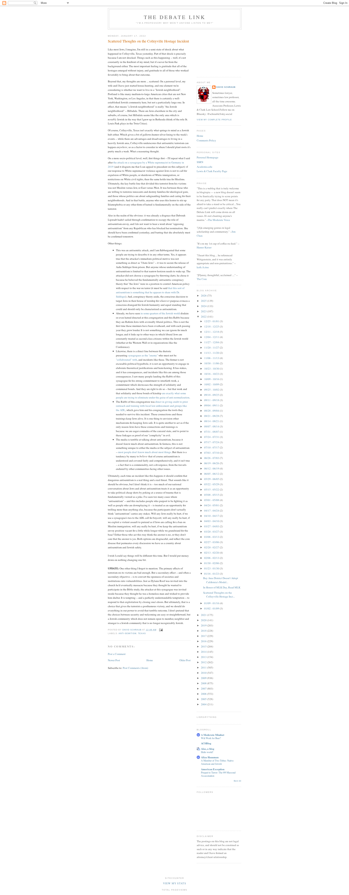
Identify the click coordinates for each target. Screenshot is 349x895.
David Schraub (225, 87)
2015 (204, 646)
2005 (204, 699)
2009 (204, 678)
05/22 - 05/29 (212, 484)
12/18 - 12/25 (212, 326)
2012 (204, 662)
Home (149, 660)
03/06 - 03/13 (212, 537)
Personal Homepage (207, 157)
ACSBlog (206, 743)
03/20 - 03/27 (212, 531)
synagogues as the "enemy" (143, 355)
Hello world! (207, 752)
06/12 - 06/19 (212, 468)
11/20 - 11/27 (212, 347)
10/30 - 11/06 (212, 363)
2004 (204, 704)
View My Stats (174, 883)
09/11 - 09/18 (212, 400)
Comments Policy (206, 140)
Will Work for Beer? (211, 738)
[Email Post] (160, 630)
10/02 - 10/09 (212, 384)
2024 (204, 306)
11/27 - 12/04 (212, 342)
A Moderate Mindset (212, 735)
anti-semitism (127, 633)
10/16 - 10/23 (212, 374)
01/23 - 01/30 (212, 568)
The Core (202, 279)
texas (142, 633)
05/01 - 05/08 (212, 500)
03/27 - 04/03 (212, 526)
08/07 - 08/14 (212, 426)
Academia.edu (204, 166)
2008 (204, 683)
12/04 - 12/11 (212, 337)
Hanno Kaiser (204, 247)
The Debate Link (175, 17)
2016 (204, 641)
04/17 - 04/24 (212, 510)
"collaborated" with (126, 359)
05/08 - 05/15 (212, 495)
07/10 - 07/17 (212, 447)
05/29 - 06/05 (212, 479)
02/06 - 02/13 (212, 558)
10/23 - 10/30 (212, 368)
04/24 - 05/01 (212, 505)
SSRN (200, 162)
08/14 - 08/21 (212, 421)
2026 (204, 295)
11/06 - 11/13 (212, 358)
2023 (204, 311)
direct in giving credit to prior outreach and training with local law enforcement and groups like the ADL (152, 406)
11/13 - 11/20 (212, 353)
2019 (204, 625)
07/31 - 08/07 (212, 431)
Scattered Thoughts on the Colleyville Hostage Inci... (219, 594)
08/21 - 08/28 (212, 416)
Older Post (185, 660)
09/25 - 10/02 (212, 389)
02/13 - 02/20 (212, 552)
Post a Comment (117, 654)
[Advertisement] (217, 52)
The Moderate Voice (219, 220)
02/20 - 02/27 (212, 547)
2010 (204, 673)
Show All (237, 781)
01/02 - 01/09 (212, 608)
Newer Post (114, 660)
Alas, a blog (207, 749)
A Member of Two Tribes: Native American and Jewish (217, 762)
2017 (204, 636)
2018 (204, 630)
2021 (204, 615)
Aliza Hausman (210, 757)
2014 (204, 652)
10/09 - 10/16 (212, 379)
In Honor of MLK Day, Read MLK (221, 587)
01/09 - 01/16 (212, 603)
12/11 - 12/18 (212, 332)
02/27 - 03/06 (212, 542)
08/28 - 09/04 (212, 410)
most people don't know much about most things (144, 452)
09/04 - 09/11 (212, 405)
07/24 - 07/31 (212, 437)
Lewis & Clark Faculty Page (212, 171)
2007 (204, 688)
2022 (204, 316)
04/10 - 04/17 (212, 516)
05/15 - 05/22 (212, 489)
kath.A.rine (203, 267)
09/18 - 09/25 (212, 395)
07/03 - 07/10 (212, 452)
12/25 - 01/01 (212, 321)
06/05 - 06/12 (212, 474)
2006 (204, 694)
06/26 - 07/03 (212, 458)
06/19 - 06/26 (212, 463)
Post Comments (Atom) (135, 668)
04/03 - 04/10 (212, 521)
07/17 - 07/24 (212, 442)
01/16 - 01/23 (212, 573)
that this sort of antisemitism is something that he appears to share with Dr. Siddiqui (150, 292)
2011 (204, 667)
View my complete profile (214, 120)
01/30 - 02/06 (212, 563)
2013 (204, 657)
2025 (204, 301)
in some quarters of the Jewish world (160, 313)
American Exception (212, 769)
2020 (204, 620)
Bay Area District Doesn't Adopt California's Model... (220, 580)
